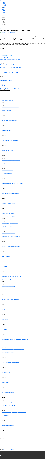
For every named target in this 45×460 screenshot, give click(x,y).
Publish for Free (12, 449)
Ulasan (4, 22)
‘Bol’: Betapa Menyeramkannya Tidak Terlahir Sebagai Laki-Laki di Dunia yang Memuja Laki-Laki (13, 349)
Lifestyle (4, 19)
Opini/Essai (4, 24)
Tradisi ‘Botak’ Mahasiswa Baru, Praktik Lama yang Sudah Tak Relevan (10, 226)
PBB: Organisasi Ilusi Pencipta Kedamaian (7, 173)
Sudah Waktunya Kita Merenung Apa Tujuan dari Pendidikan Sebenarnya (10, 107)
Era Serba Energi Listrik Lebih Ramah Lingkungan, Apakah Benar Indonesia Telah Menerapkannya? (13, 163)
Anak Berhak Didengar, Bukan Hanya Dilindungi (7, 422)
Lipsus (4, 17)
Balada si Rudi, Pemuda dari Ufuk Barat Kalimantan (8, 352)
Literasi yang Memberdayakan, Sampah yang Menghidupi (8, 203)
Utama (4, 2)
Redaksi (3, 15)
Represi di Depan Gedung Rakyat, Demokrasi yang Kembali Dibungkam (10, 223)
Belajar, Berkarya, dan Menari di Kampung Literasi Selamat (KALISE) (10, 196)
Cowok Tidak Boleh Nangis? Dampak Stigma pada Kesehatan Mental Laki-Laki (11, 160)
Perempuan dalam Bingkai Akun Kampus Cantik (7, 170)
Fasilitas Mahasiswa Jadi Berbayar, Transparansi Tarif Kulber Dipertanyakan (11, 246)
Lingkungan (4, 5)
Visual (2, 11)
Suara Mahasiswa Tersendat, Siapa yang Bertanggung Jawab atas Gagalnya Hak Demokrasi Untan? (13, 133)
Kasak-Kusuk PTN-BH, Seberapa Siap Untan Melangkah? (8, 405)
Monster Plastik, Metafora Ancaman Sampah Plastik (8, 402)
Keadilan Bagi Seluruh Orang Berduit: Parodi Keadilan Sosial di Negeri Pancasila (11, 276)
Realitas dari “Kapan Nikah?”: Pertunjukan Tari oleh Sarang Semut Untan (10, 269)
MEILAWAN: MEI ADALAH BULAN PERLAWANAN (7, 100)
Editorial (4, 21)
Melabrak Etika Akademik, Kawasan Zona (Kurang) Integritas (9, 392)
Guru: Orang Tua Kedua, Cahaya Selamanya (7, 130)
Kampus (4, 3)
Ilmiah (4, 6)
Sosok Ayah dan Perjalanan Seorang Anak (6, 372)
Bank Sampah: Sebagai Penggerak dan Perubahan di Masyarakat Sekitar (10, 206)
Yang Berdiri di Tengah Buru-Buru (6, 256)
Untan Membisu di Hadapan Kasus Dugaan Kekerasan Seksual (9, 117)
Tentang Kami (3, 457)
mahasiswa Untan (5, 55)
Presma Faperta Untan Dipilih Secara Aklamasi (7, 80)
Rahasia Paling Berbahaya (5, 329)
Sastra (4, 10)
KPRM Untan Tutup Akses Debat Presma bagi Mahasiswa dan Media (10, 140)
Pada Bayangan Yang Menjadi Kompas (6, 143)
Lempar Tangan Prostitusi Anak (5, 309)
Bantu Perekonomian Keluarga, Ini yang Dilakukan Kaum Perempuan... (10, 67)
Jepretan (4, 12)
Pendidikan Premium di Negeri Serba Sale (6, 296)
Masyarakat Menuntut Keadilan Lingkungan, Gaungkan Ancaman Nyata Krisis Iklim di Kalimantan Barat (14, 412)
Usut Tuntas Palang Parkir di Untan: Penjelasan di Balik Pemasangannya (10, 299)
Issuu (4, 449)
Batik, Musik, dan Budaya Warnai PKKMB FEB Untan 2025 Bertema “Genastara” (11, 236)
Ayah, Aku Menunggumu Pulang (5, 382)
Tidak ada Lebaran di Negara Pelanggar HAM (7, 110)
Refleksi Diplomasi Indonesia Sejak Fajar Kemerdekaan (8, 233)
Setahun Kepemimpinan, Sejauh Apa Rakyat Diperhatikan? (8, 180)
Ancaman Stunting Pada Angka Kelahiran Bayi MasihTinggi (9, 77)
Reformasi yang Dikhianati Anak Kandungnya (7, 279)
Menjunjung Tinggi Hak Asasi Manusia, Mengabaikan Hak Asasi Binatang (10, 193)
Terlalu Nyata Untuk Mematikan (5, 319)
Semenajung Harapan (4, 342)
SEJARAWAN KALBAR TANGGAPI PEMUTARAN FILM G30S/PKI (9, 88)
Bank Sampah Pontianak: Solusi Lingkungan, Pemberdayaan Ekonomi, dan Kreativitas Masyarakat (13, 359)
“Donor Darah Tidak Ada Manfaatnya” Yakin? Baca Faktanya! (9, 213)
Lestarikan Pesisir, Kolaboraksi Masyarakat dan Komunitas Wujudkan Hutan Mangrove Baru (13, 183)
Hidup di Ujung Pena (4, 289)
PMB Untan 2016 (9, 55)
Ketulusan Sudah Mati (4, 266)
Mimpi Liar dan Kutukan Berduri (5, 415)
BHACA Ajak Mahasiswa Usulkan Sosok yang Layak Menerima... (9, 72)
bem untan (1, 55)
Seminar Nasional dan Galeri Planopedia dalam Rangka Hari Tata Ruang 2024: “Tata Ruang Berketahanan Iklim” (15, 339)
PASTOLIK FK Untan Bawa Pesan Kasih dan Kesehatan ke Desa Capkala (10, 259)
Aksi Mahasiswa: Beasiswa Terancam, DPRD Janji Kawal (8, 322)
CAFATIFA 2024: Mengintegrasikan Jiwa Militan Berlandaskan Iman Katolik (10, 362)
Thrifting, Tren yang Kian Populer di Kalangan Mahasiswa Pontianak (10, 395)
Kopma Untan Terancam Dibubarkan (5, 85)
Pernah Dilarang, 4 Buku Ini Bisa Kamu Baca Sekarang (8, 286)
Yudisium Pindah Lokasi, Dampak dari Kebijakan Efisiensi (8, 150)
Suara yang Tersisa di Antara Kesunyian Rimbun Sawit (8, 153)
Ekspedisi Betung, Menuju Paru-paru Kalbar (6, 75)
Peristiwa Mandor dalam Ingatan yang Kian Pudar (7, 64)
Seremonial (4, 4)
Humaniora (4, 7)
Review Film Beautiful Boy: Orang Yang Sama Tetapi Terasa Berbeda (10, 332)
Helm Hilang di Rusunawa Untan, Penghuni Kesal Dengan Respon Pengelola (10, 385)
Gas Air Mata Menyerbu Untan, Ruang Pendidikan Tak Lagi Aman (9, 216)
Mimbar (3, 9)
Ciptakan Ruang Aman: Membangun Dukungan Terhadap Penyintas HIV (10, 120)
